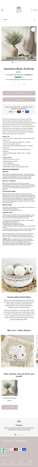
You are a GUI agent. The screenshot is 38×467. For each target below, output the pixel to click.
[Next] (35, 351)
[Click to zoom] (33, 29)
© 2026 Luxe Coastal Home (9, 464)
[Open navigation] (7, 10)
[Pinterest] (9, 456)
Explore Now (17, 363)
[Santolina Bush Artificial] (10, 388)
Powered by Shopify (24, 464)
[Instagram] (6, 456)
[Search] (34, 19)
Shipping (16, 79)
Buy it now (19, 99)
